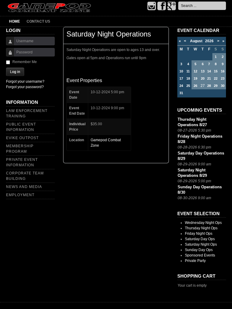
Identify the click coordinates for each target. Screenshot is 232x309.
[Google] (171, 6)
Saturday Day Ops (200, 239)
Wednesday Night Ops (203, 223)
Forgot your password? (25, 87)
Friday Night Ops (198, 233)
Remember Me (24, 62)
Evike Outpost (22, 138)
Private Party (195, 261)
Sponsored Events (200, 255)
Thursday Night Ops (201, 228)
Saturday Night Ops (201, 244)
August (197, 41)
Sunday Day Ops (199, 250)
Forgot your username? (25, 81)
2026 (209, 41)
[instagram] (151, 6)
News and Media (24, 187)
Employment (20, 195)
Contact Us (38, 21)
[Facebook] (161, 6)
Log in (15, 72)
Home (14, 21)
